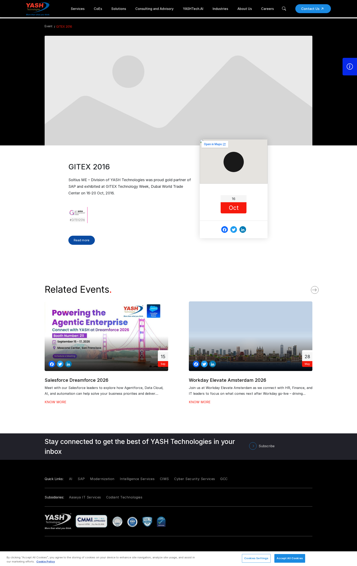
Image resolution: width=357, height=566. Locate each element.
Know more (55, 402)
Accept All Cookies (290, 558)
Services (77, 9)
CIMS (164, 479)
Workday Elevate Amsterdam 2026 (227, 380)
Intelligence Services (137, 479)
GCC (224, 479)
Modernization (102, 479)
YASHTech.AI (193, 9)
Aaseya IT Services (85, 497)
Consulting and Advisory (154, 9)
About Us (244, 9)
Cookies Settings (256, 558)
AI (71, 479)
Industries (220, 9)
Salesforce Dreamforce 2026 (76, 380)
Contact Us (310, 9)
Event (48, 26)
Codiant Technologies (124, 497)
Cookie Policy (45, 561)
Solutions (118, 9)
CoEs (98, 9)
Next (319, 289)
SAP (81, 479)
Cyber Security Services (194, 479)
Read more (81, 240)
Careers (267, 9)
